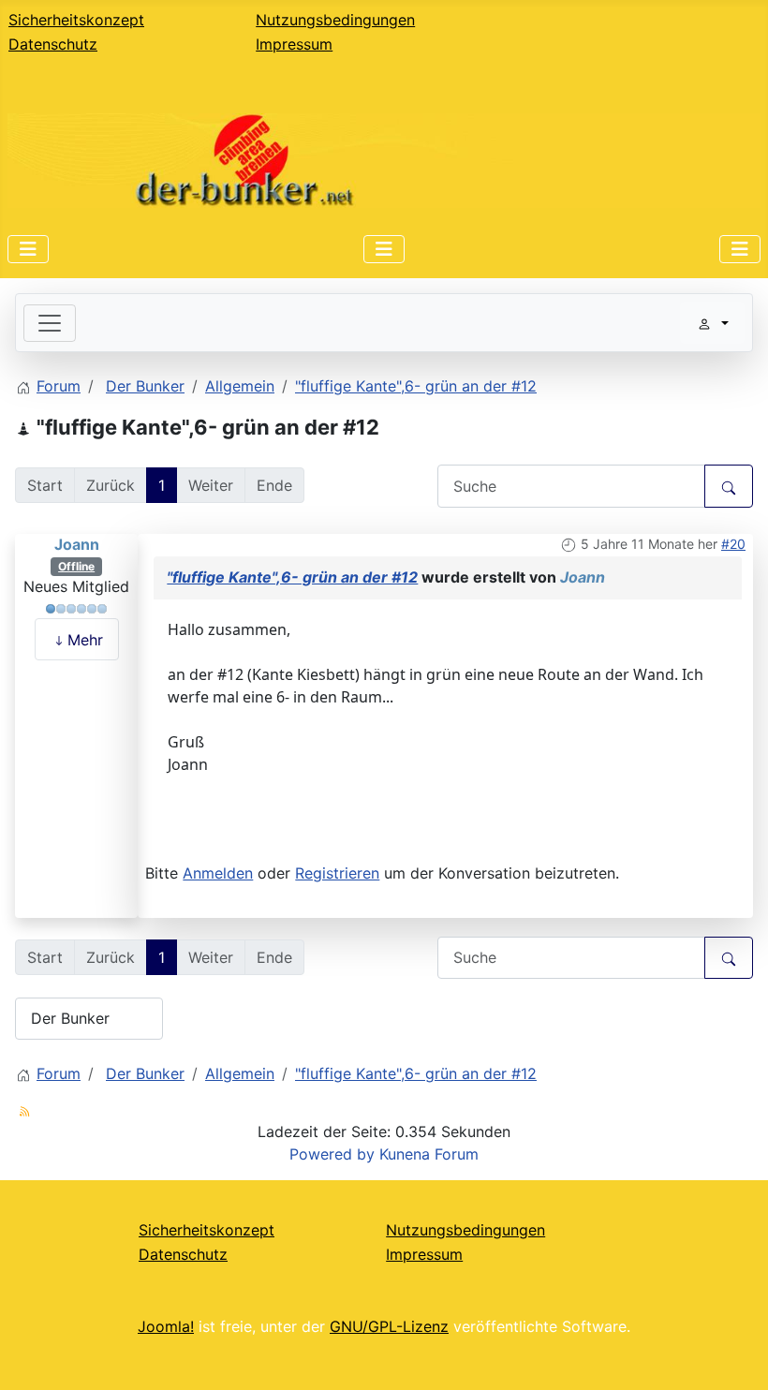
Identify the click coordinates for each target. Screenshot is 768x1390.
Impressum (294, 44)
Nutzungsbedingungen (335, 19)
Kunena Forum (429, 1154)
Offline (76, 566)
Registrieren (337, 873)
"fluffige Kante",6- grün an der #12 (292, 577)
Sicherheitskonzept (76, 19)
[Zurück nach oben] (735, 1355)
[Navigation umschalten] (28, 249)
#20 (733, 544)
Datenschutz (52, 44)
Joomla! (166, 1326)
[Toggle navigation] (49, 323)
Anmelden (218, 873)
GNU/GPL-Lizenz (389, 1326)
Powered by (332, 1154)
